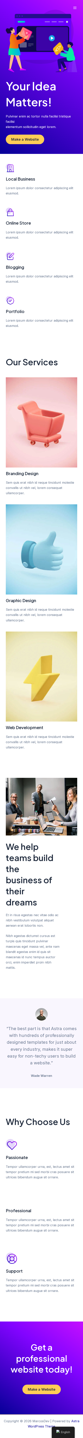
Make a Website (25, 139)
